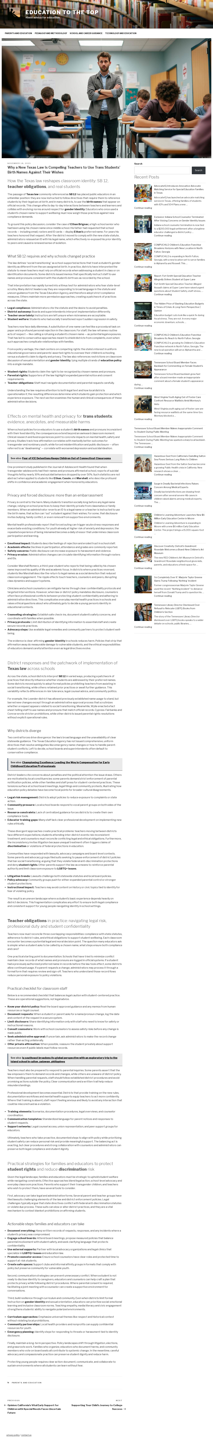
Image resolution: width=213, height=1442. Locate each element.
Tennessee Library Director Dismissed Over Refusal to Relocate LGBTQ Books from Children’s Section (177, 608)
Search (138, 163)
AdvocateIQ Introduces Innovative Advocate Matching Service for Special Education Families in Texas (179, 189)
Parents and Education (18, 33)
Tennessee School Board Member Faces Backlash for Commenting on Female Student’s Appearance (178, 366)
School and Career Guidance (86, 33)
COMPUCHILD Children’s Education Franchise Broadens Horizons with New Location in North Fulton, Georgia (178, 248)
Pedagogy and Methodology (51, 33)
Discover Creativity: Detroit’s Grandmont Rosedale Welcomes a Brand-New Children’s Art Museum (179, 549)
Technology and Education (120, 33)
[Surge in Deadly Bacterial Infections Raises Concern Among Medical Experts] (143, 491)
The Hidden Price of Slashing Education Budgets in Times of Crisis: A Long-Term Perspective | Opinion (179, 307)
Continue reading (143, 208)
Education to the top (62, 12)
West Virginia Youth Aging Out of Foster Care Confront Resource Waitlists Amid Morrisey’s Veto (177, 400)
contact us (26, 1435)
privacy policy (13, 1435)
